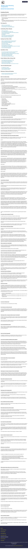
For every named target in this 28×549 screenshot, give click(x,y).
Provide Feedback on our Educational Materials (8, 26)
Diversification (4, 34)
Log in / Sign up (25, 1)
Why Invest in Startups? (5, 30)
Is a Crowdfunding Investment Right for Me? (7, 31)
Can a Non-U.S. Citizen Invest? (6, 44)
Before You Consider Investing (6, 25)
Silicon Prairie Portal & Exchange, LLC (18, 545)
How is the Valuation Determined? (6, 68)
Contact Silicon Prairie (3, 535)
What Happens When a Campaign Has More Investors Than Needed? (11, 46)
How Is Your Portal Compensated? (6, 47)
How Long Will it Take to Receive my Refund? (8, 56)
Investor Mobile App (3, 533)
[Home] (3, 2)
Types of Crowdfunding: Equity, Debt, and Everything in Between (10, 32)
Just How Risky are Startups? (6, 33)
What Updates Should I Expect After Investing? (8, 60)
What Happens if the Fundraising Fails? (7, 55)
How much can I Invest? (5, 43)
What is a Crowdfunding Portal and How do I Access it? (9, 40)
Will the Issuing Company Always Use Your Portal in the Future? (10, 63)
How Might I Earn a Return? (5, 67)
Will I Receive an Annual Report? (6, 62)
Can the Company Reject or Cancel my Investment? (8, 52)
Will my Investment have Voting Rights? (7, 36)
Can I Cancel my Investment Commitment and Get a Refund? (10, 51)
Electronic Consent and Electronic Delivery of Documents (9, 73)
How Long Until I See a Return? (6, 69)
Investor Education (3, 531)
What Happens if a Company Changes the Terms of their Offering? (10, 53)
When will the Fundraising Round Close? (7, 54)
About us (2, 528)
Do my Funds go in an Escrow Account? (7, 45)
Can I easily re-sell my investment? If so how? (8, 35)
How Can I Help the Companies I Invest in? (7, 61)
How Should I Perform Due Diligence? (7, 42)
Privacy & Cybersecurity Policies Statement (7, 74)
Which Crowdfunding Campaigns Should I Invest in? (8, 41)
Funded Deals (2, 540)
